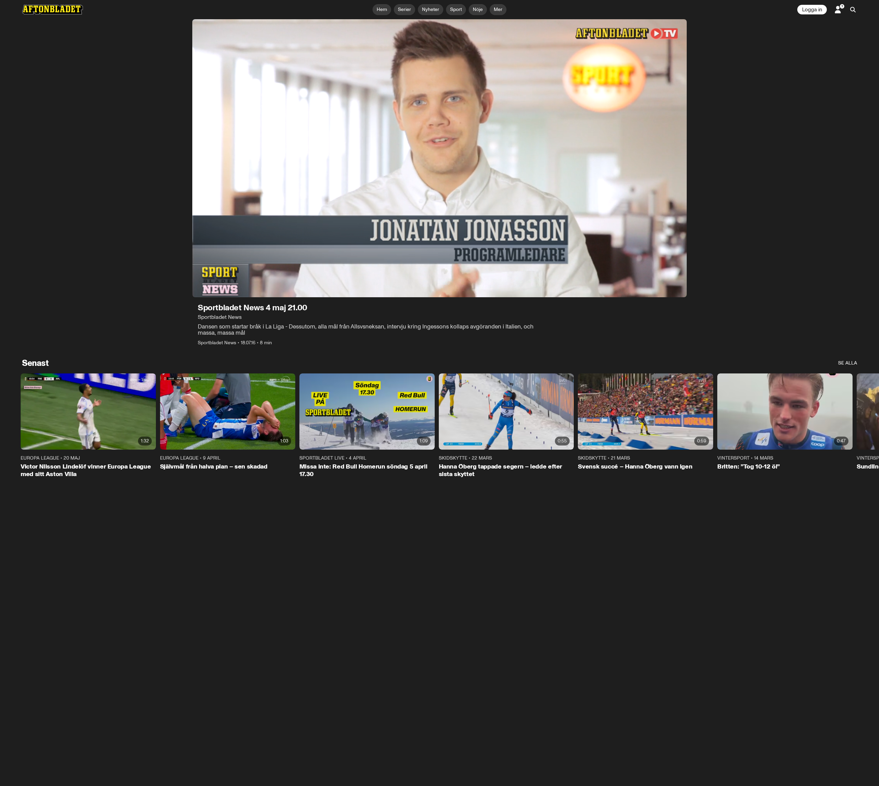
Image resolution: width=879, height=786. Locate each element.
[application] (439, 158)
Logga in (812, 10)
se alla (847, 363)
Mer (498, 9)
